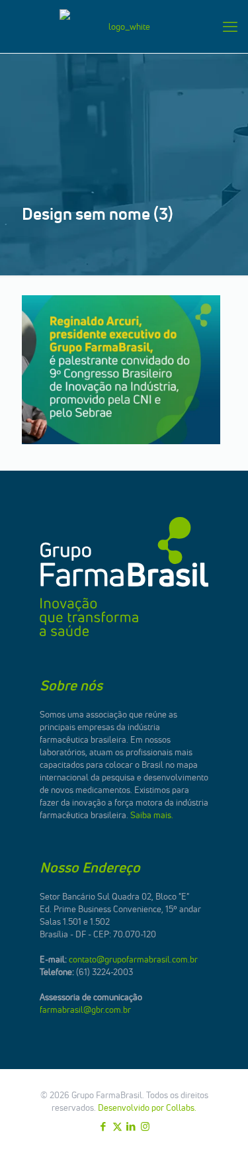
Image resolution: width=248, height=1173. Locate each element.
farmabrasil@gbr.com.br (85, 1009)
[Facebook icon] (103, 1126)
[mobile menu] (230, 26)
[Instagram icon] (145, 1126)
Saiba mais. (151, 815)
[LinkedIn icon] (131, 1126)
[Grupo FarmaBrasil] (124, 26)
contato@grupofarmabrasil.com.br (133, 959)
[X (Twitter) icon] (117, 1126)
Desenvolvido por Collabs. (147, 1107)
